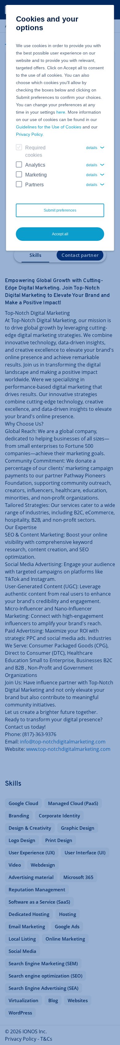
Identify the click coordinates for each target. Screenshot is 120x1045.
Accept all (60, 234)
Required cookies (35, 151)
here (60, 112)
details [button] (91, 148)
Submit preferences (60, 210)
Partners (34, 184)
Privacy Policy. (30, 134)
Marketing (36, 174)
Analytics (35, 165)
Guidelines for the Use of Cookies (48, 126)
